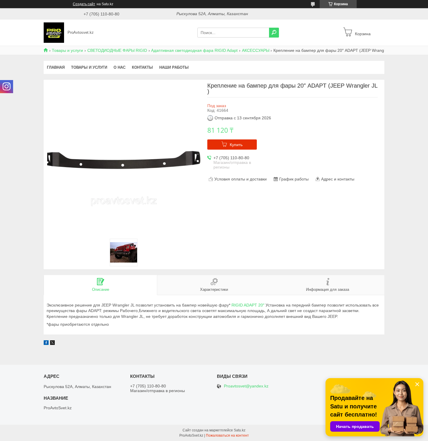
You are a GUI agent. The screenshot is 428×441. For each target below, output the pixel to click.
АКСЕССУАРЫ (255, 50)
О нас (119, 67)
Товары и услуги (67, 50)
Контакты (142, 67)
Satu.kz (239, 430)
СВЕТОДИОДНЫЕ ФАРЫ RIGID (117, 50)
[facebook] (46, 343)
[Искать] (274, 33)
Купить (236, 144)
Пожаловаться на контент (227, 435)
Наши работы (174, 67)
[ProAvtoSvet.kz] (54, 32)
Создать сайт (84, 4)
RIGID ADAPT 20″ (247, 305)
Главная (56, 67)
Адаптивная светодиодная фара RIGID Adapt (194, 50)
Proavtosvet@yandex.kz (246, 386)
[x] (52, 343)
